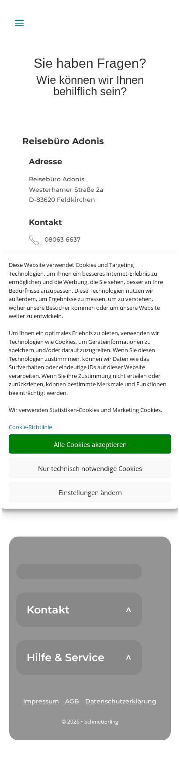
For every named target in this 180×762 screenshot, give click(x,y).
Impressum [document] (41, 701)
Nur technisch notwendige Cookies (90, 468)
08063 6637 (62, 239)
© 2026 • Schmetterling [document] (90, 721)
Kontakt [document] (45, 222)
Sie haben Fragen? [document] (90, 63)
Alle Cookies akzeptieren (90, 444)
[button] (41, 701)
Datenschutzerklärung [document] (120, 701)
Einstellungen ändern (90, 492)
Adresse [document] (45, 162)
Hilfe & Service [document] (65, 657)
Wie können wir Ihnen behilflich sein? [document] (90, 86)
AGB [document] (72, 701)
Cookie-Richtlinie (30, 426)
